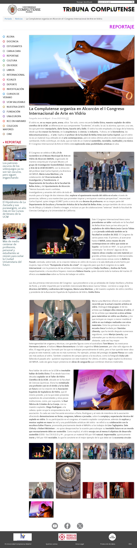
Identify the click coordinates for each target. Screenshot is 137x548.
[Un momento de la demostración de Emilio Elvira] (41, 509)
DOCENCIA (12, 41)
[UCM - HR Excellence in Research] (22, 537)
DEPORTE (12, 84)
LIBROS (10, 70)
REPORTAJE (13, 56)
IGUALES (11, 79)
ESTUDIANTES (14, 46)
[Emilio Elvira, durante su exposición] (122, 490)
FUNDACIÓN (13, 111)
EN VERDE (12, 65)
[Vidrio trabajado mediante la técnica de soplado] (81, 70)
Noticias (19, 19)
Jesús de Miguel (44, 118)
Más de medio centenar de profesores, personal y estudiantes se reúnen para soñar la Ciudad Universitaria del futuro (13, 253)
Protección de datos (107, 544)
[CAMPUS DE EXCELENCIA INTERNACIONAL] (67, 537)
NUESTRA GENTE (16, 107)
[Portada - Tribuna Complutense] (98, 8)
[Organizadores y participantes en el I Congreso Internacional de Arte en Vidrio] (122, 451)
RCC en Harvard (16, 121)
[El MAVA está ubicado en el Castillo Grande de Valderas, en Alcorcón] (68, 480)
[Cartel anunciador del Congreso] (95, 490)
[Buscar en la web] (132, 2)
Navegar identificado (84, 2)
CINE (9, 134)
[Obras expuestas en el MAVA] (41, 451)
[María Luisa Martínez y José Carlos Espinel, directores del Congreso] (41, 490)
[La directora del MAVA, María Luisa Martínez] (68, 451)
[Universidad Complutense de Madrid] (24, 9)
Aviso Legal (79, 544)
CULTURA (12, 60)
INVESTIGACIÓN (15, 89)
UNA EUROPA (14, 116)
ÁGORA (10, 36)
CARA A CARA (14, 51)
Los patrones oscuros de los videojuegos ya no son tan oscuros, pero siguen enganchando (13, 170)
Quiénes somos (52, 544)
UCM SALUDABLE (16, 102)
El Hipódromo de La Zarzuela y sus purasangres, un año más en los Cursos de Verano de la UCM (14, 209)
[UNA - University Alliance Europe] (112, 537)
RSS (130, 544)
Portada (8, 19)
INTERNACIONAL (16, 75)
